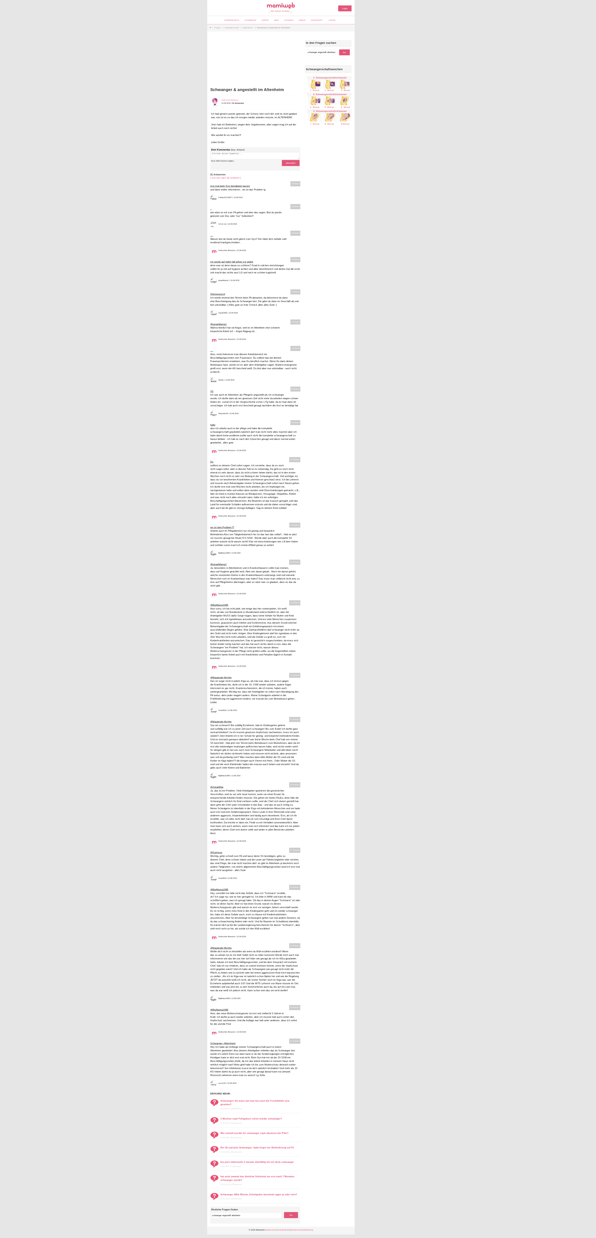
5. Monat (329, 107)
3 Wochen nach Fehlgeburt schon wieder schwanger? (251, 1118)
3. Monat (345, 90)
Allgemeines (248, 28)
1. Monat (314, 90)
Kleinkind (288, 20)
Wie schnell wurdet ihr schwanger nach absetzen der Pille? (254, 1133)
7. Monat (314, 124)
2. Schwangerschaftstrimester (330, 94)
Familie (302, 20)
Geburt (265, 20)
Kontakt (281, 1230)
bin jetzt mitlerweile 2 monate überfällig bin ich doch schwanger (257, 1162)
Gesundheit (317, 20)
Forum (332, 20)
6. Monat (345, 107)
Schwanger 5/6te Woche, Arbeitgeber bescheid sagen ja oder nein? (258, 1194)
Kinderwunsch (231, 20)
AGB (288, 1230)
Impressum (271, 1230)
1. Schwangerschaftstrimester (330, 78)
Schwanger (250, 20)
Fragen (217, 28)
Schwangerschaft (232, 28)
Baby (276, 20)
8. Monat (329, 124)
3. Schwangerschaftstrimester (330, 111)
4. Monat (314, 107)
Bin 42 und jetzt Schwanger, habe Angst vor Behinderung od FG (257, 1147)
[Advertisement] (255, 63)
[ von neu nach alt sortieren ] (225, 177)
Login (345, 8)
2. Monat (329, 90)
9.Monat (345, 124)
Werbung (309, 1230)
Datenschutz (297, 1230)
